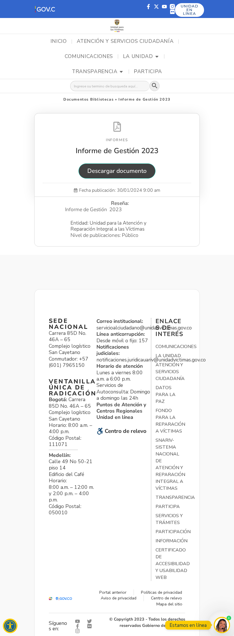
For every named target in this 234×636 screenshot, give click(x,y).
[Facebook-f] (148, 6)
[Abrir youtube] (78, 621)
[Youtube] (164, 6)
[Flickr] (172, 11)
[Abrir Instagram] (78, 631)
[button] (45, 9)
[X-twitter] (156, 6)
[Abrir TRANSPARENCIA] (121, 71)
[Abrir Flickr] (90, 626)
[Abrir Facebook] (78, 626)
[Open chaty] (222, 625)
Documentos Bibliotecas (88, 99)
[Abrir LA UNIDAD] (157, 56)
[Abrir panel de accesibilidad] (10, 626)
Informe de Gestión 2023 (117, 151)
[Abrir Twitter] (90, 621)
